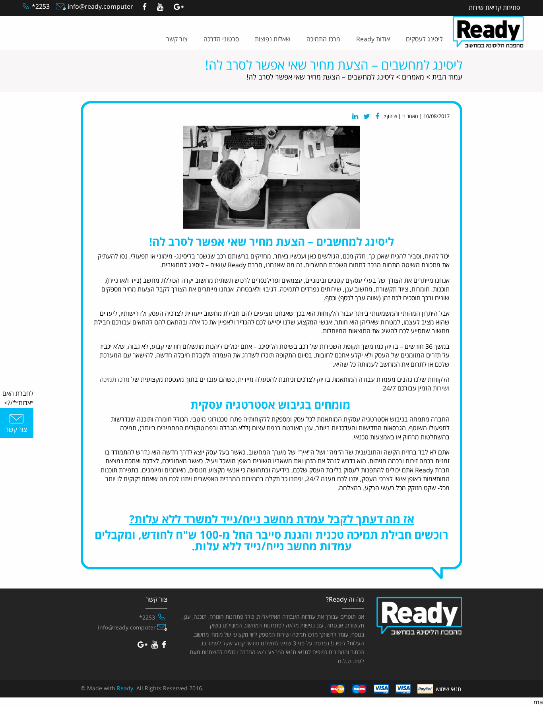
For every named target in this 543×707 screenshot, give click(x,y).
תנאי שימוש (448, 689)
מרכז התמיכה (323, 39)
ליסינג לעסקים (424, 39)
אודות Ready (373, 39)
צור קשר (177, 39)
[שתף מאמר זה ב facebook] (377, 116)
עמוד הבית (447, 77)
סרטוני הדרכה (221, 39)
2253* (41, 7)
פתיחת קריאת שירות (494, 8)
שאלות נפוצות (273, 39)
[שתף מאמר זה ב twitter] (366, 116)
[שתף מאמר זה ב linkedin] (355, 116)
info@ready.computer (99, 7)
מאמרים (413, 77)
